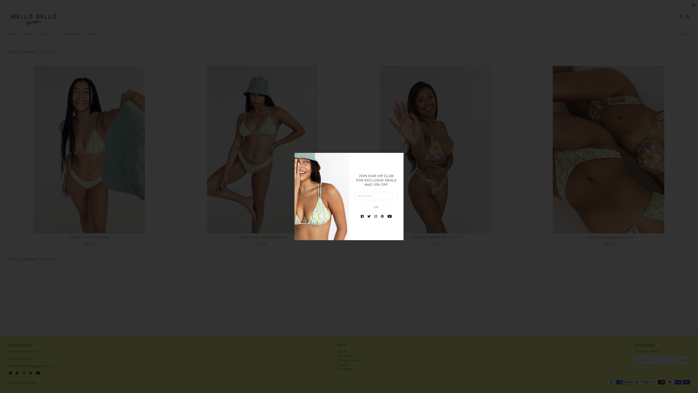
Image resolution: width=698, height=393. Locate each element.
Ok (376, 207)
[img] (362, 216)
